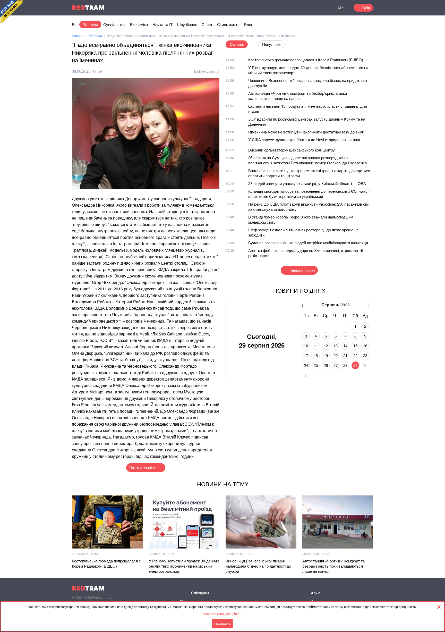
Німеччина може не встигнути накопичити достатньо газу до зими (306, 131)
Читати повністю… (145, 467)
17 (306, 355)
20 (335, 355)
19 (326, 355)
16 (365, 345)
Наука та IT (162, 24)
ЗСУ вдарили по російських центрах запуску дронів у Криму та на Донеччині (306, 121)
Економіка (139, 24)
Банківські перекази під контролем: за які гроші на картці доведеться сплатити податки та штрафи (309, 173)
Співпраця (200, 592)
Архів (315, 592)
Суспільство (114, 24)
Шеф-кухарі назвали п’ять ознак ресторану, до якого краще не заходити (303, 232)
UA (339, 7)
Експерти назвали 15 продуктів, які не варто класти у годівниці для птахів (307, 108)
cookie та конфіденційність (222, 613)
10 (306, 345)
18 (316, 355)
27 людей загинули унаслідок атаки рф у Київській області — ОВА (307, 183)
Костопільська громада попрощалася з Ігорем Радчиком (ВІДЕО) (305, 59)
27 (335, 365)
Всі (74, 24)
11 (316, 345)
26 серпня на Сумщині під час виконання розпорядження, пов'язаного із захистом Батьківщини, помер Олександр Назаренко (307, 160)
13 (335, 345)
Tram (88, 7)
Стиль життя (228, 24)
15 (355, 345)
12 (326, 345)
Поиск (321, 8)
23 (365, 355)
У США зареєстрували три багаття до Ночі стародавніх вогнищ (304, 139)
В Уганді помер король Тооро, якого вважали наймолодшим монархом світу (300, 219)
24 (306, 365)
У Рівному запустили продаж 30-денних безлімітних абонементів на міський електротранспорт (308, 70)
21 (345, 355)
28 (345, 365)
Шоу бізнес (187, 24)
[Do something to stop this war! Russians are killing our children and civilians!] (11, 11)
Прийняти (222, 623)
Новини (77, 35)
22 (355, 355)
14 (345, 345)
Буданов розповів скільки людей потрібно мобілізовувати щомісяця (308, 242)
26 (326, 365)
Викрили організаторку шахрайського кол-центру (291, 150)
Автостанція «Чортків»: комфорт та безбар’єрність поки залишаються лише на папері (297, 95)
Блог (248, 24)
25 (316, 365)
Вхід (366, 7)
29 (355, 365)
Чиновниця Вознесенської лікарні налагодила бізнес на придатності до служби (308, 83)
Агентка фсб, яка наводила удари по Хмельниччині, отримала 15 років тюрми (305, 253)
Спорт (207, 24)
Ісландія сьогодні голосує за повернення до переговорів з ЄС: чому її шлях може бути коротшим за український (309, 193)
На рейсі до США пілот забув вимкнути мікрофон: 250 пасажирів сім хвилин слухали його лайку (308, 206)
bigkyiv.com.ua (206, 71)
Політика (90, 24)
